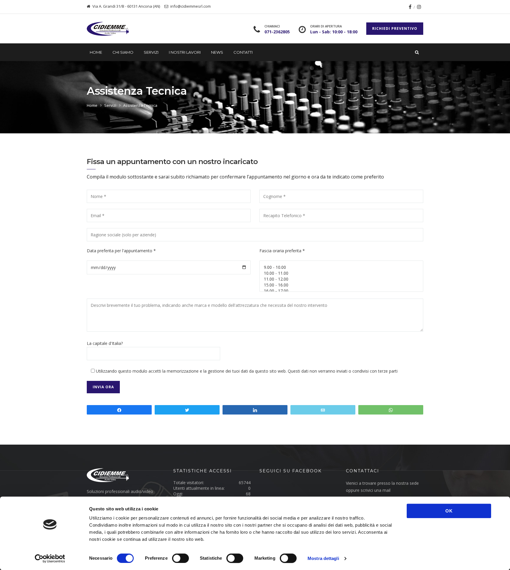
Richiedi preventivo (394, 28)
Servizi (151, 52)
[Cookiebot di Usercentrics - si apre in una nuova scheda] (50, 558)
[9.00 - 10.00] (341, 267)
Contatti (243, 52)
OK (449, 510)
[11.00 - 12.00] (341, 279)
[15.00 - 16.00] (341, 285)
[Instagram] (419, 6)
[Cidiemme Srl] (115, 29)
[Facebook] (410, 6)
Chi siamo (122, 52)
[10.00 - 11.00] (341, 273)
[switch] (180, 558)
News (217, 52)
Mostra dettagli (323, 558)
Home (96, 52)
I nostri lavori (185, 52)
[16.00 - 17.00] (341, 291)
